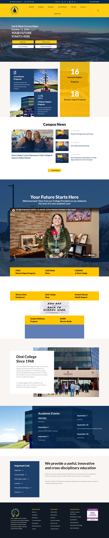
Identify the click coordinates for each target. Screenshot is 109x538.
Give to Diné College (94, 1)
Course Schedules (23, 46)
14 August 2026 (76, 154)
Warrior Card (54, 523)
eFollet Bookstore (36, 526)
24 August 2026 (21, 147)
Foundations (35, 523)
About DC (31, 7)
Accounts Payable (55, 520)
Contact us (83, 7)
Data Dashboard (74, 522)
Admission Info (46, 42)
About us (34, 512)
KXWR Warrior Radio (75, 517)
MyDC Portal (57, 13)
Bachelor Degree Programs (75, 100)
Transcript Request (55, 526)
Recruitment (54, 515)
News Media (54, 512)
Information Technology (76, 525)
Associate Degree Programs (75, 79)
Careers (34, 528)
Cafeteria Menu (55, 528)
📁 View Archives (54, 170)
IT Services (73, 7)
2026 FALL (42, 418)
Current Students (62, 7)
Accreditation (73, 519)
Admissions (51, 7)
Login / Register (82, 1)
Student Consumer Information (75, 513)
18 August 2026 (76, 142)
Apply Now (23, 42)
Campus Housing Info (46, 46)
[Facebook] (64, 1)
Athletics (53, 517)
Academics (41, 7)
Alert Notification (74, 528)
